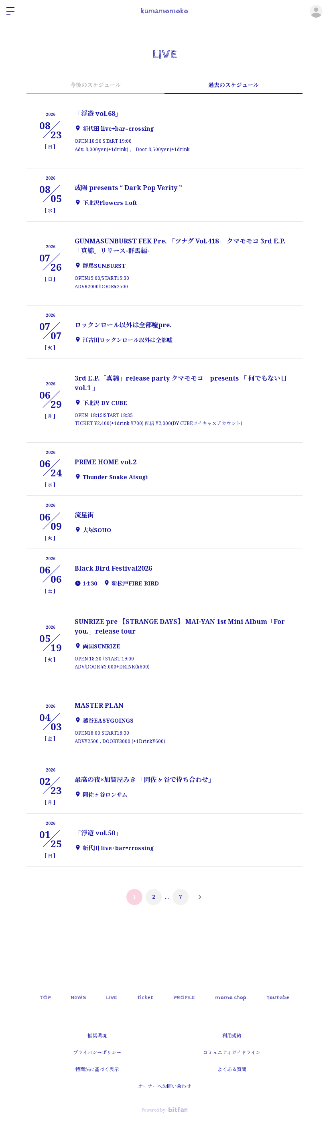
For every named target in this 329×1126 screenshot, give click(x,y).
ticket (145, 997)
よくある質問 (231, 1069)
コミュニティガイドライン (231, 1052)
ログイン (316, 11)
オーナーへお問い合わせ (164, 1086)
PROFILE (184, 997)
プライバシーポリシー (97, 1052)
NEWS (78, 997)
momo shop (230, 997)
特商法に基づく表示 (97, 1069)
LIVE (111, 997)
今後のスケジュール (95, 85)
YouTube (277, 997)
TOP (45, 997)
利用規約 (232, 1035)
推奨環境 (97, 1035)
